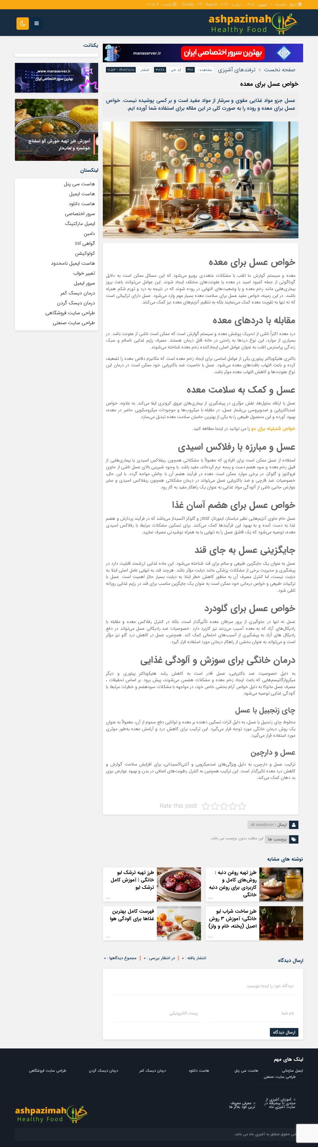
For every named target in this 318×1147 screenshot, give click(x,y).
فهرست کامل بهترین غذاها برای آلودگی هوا (132, 915)
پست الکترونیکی (183, 1013)
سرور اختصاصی (80, 214)
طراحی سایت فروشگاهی (70, 313)
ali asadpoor (262, 825)
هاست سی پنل (78, 184)
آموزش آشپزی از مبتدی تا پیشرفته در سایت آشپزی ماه (280, 1103)
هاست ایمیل (82, 194)
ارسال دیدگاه (284, 1032)
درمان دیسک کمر (78, 293)
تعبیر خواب (84, 273)
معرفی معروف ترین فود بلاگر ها (242, 1105)
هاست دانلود (82, 204)
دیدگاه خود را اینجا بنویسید (270, 986)
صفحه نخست (279, 70)
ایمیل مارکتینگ (80, 223)
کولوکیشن (85, 253)
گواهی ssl (85, 243)
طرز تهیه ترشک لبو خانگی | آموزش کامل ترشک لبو (132, 880)
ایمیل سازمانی (292, 1071)
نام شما (288, 1013)
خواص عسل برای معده (269, 84)
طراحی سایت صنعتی (74, 323)
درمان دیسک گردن (76, 303)
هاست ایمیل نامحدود (73, 263)
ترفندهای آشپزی (237, 70)
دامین (89, 233)
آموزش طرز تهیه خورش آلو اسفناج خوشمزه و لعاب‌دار (59, 145)
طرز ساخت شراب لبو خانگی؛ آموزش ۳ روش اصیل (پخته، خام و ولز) (232, 918)
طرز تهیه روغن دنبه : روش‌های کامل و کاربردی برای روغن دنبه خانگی (233, 884)
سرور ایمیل (84, 283)
